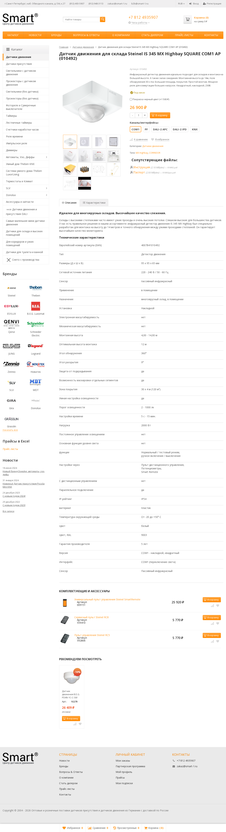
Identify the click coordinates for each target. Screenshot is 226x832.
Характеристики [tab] (95, 202)
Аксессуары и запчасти (20, 201)
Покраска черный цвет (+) (150, 99)
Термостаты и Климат (19, 181)
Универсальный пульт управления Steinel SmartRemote (107, 599)
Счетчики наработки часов (22, 129)
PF (146, 129)
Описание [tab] (71, 202)
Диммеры (11, 150)
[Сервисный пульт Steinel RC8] (65, 620)
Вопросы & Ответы (86, 35)
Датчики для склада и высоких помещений (24, 233)
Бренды (56, 35)
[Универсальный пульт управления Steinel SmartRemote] (65, 603)
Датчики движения (152, 146)
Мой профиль (124, 772)
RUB (180, 3)
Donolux (11, 195)
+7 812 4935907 (143, 17)
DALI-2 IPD (180, 129)
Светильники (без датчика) (22, 91)
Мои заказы (123, 760)
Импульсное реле (16, 143)
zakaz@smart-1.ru (117, 3)
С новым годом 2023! (14, 505)
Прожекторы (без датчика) (22, 98)
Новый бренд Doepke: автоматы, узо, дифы (24, 473)
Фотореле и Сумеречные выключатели (21, 107)
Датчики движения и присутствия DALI (21, 212)
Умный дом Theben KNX (20, 164)
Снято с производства (25, 259)
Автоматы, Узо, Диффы (20, 157)
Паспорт (139, 172)
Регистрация (214, 3)
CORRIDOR (154, 152)
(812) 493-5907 (76, 3)
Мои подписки (124, 783)
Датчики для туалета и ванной (24, 252)
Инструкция (141, 167)
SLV (8, 188)
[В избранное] (217, 605)
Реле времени (14, 136)
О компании (121, 35)
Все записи (8, 511)
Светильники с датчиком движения (21, 72)
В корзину (161, 115)
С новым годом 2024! (14, 496)
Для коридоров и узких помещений (20, 243)
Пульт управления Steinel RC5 (92, 635)
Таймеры (11, 115)
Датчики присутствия (19, 64)
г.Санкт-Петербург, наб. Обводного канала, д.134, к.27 (35, 3)
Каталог (13, 35)
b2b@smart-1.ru (139, 3)
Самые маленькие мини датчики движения (25, 222)
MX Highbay (142, 152)
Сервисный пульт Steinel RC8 (91, 617)
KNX (195, 129)
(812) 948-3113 (95, 3)
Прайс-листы (184, 35)
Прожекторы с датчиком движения (21, 82)
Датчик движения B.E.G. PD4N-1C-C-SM (71, 694)
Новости (35, 35)
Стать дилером (152, 35)
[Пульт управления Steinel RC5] (65, 638)
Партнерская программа (130, 766)
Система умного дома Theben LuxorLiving (24, 172)
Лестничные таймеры (19, 122)
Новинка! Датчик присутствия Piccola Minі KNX (23, 485)
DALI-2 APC (160, 129)
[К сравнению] (212, 605)
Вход (196, 3)
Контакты (211, 35)
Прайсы (120, 777)
